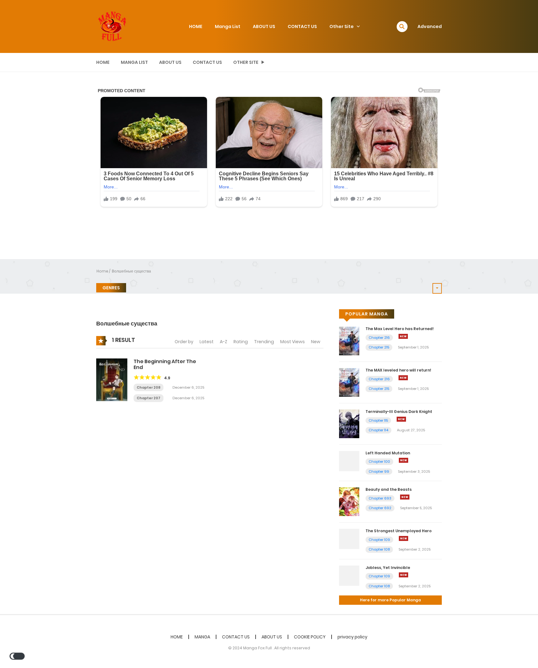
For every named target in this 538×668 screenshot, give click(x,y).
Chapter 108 (379, 549)
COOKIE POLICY (310, 637)
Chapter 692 (380, 507)
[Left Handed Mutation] (349, 460)
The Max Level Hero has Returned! (400, 328)
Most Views (292, 342)
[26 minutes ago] (403, 336)
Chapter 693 (380, 498)
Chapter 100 (379, 461)
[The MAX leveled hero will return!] (349, 382)
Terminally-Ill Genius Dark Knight (399, 411)
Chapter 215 (379, 347)
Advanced (430, 26)
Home (102, 271)
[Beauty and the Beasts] (349, 501)
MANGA (202, 637)
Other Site (341, 26)
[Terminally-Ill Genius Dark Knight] (349, 423)
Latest (207, 342)
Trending (264, 342)
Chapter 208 (148, 387)
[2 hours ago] (401, 419)
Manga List (227, 26)
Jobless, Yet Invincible (388, 567)
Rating (241, 342)
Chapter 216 (379, 337)
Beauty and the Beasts (389, 489)
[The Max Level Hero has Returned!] (349, 341)
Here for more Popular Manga (390, 600)
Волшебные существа (131, 271)
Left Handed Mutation (388, 453)
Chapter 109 (379, 539)
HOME (195, 26)
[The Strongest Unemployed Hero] (349, 539)
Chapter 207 (148, 398)
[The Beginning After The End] (111, 379)
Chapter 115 (378, 420)
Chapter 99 (379, 471)
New (315, 342)
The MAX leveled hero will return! (398, 370)
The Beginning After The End (165, 364)
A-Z (223, 342)
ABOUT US (264, 26)
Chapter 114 (378, 430)
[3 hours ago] (404, 497)
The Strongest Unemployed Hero (399, 530)
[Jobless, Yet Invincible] (349, 575)
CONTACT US (302, 26)
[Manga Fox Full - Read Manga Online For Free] (111, 26)
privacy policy (352, 637)
